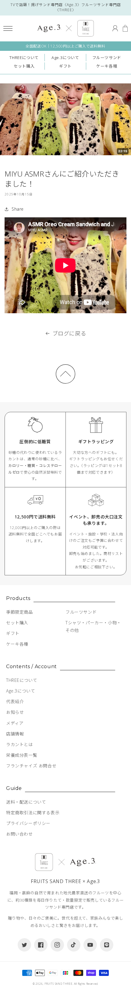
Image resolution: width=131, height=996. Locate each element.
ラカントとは (19, 744)
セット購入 (24, 66)
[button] (8, 28)
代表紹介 (15, 701)
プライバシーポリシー (28, 823)
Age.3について (65, 57)
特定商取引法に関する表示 (32, 812)
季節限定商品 (19, 612)
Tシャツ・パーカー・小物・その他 (93, 626)
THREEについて (23, 57)
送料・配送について (26, 802)
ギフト (65, 66)
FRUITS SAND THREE (58, 983)
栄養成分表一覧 (21, 755)
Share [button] (18, 209)
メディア (14, 723)
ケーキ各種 (106, 66)
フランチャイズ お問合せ (31, 766)
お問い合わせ (19, 834)
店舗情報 (15, 734)
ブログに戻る (69, 333)
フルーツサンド (106, 57)
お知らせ (15, 712)
